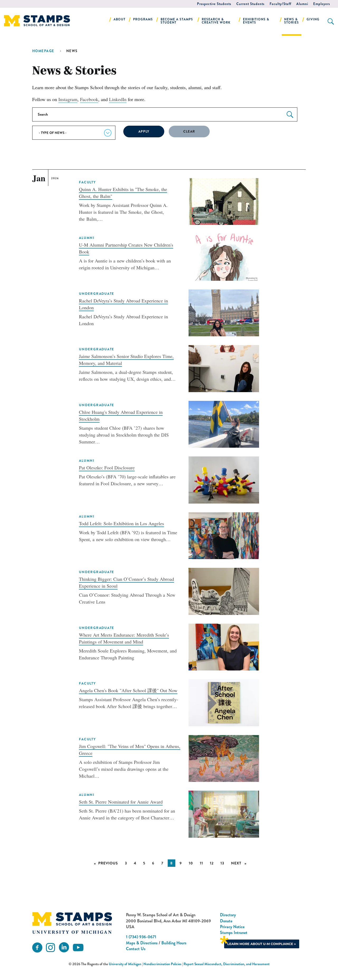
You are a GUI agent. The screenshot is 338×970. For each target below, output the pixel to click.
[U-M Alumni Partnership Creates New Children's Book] (224, 256)
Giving (313, 19)
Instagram (67, 99)
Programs (143, 19)
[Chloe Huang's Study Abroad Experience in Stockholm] (224, 423)
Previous (109, 863)
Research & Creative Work (216, 21)
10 (191, 863)
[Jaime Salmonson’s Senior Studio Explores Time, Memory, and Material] (224, 368)
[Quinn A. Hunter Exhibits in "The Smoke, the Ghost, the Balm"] (224, 200)
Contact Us (135, 949)
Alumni (302, 3)
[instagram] (50, 947)
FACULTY (87, 182)
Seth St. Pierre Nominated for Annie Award (121, 802)
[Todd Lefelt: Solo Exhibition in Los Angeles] (224, 535)
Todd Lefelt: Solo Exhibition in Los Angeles (121, 523)
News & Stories (291, 21)
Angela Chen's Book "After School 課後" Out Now (128, 690)
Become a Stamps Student (177, 21)
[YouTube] (78, 947)
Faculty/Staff (280, 3)
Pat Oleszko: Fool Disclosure (107, 467)
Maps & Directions (142, 943)
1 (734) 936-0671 (141, 937)
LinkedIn (117, 99)
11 (201, 863)
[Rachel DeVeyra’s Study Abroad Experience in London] (224, 312)
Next (240, 863)
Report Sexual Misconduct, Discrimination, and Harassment (227, 964)
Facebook (89, 99)
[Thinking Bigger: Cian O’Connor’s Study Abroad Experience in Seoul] (224, 590)
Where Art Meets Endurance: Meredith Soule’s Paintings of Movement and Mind (124, 638)
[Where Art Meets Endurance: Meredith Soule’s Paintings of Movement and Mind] (224, 646)
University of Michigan (125, 964)
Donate (226, 921)
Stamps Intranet (233, 933)
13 (222, 863)
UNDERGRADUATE (96, 294)
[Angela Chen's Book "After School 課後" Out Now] (224, 702)
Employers (321, 3)
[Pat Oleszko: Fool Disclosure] (224, 479)
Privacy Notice (232, 927)
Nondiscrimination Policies (162, 964)
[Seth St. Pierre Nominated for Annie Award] (224, 813)
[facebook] (37, 947)
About (119, 19)
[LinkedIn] (64, 947)
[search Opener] (330, 21)
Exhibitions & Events (256, 21)
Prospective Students (214, 3)
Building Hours (173, 943)
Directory (228, 915)
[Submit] (290, 114)
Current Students (250, 3)
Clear (189, 131)
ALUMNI (86, 238)
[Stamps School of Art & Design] (72, 923)
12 (212, 863)
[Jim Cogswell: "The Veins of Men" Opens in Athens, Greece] (224, 758)
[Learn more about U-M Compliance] (259, 941)
